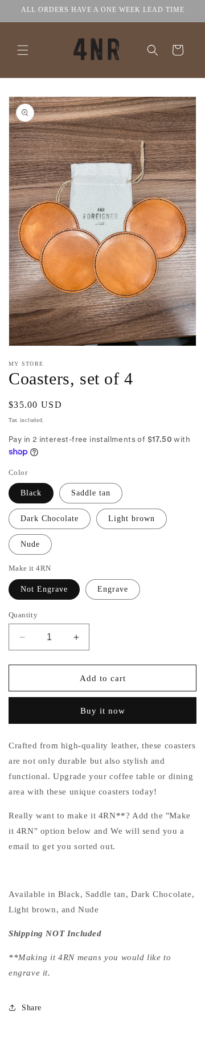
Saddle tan (90, 493)
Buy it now (102, 710)
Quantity (23, 615)
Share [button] (32, 1007)
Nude (30, 544)
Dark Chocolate (49, 518)
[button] (22, 50)
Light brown (131, 518)
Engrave (112, 589)
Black (31, 493)
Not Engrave (44, 589)
